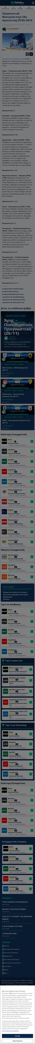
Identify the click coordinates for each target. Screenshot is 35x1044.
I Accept (17, 1036)
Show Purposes (17, 1041)
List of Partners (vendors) (10, 1031)
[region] (17, 1014)
